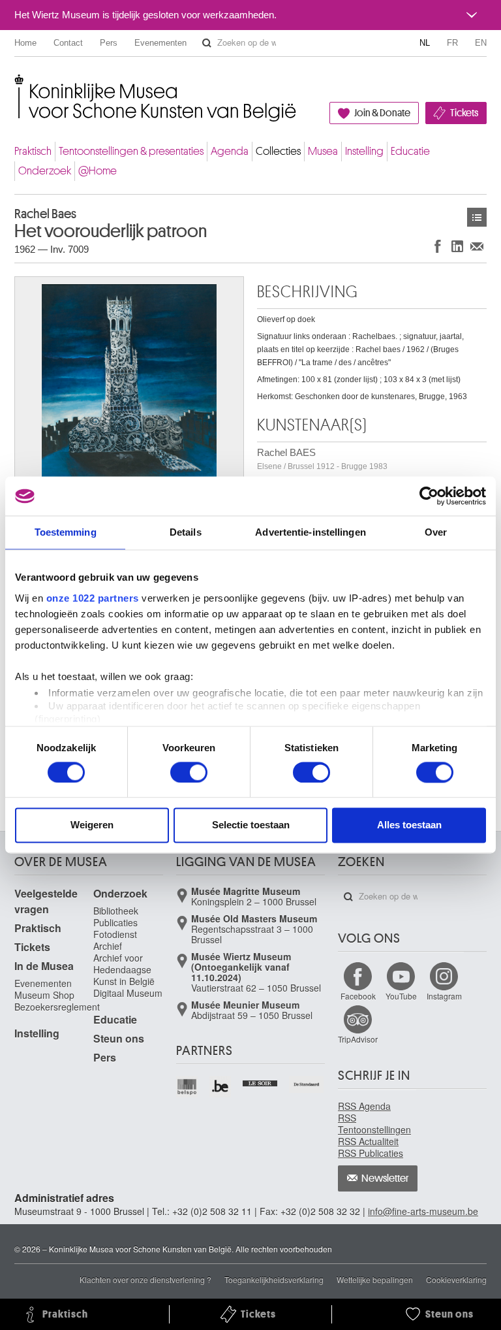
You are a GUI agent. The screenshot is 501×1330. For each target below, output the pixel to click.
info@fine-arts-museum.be (423, 1211)
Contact (68, 43)
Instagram (444, 995)
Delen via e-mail (477, 245)
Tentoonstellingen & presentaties (131, 151)
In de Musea (44, 965)
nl (424, 43)
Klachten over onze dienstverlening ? (145, 1279)
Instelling (364, 151)
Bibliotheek (115, 910)
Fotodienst (115, 934)
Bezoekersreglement (57, 1007)
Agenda (230, 151)
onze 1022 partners (92, 598)
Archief (107, 946)
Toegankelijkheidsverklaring (274, 1279)
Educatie (410, 151)
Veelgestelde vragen (46, 901)
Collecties (278, 151)
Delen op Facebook (438, 245)
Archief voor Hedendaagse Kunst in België (124, 969)
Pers (108, 43)
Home (25, 43)
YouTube (401, 995)
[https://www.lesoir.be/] (261, 1082)
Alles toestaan (409, 825)
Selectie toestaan (251, 825)
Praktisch (33, 151)
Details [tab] (186, 532)
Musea (323, 151)
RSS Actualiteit (368, 1141)
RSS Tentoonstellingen (374, 1123)
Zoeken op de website (207, 43)
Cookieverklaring (456, 1279)
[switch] (188, 772)
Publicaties (115, 922)
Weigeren (92, 825)
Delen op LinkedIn (457, 245)
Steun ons (118, 1038)
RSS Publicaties (370, 1153)
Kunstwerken (477, 217)
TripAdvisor (358, 1039)
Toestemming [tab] (66, 532)
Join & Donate (382, 113)
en (481, 43)
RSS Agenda (364, 1106)
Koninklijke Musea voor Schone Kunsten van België (17, 84)
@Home (97, 170)
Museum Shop (44, 995)
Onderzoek (44, 170)
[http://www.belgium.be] (220, 1087)
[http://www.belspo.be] (187, 1087)
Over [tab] (436, 532)
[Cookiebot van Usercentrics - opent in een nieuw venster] (429, 496)
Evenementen (160, 43)
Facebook (358, 995)
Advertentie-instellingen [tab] (310, 532)
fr (452, 43)
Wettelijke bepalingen (375, 1279)
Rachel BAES (322, 459)
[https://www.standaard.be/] (307, 1084)
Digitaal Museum (127, 993)
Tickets (464, 113)
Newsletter (385, 1178)
